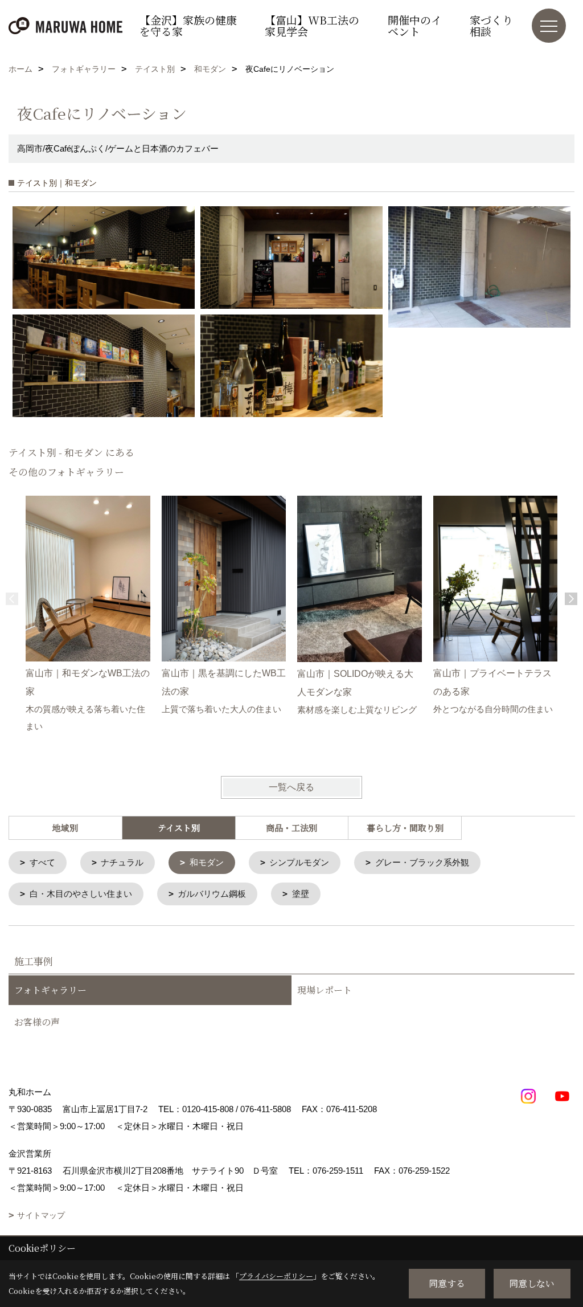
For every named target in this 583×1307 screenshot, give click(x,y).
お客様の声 (37, 1021)
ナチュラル (122, 862)
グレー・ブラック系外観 (422, 862)
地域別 (65, 828)
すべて (42, 862)
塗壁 (300, 893)
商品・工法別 (291, 828)
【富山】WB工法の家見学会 (312, 25)
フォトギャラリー (50, 989)
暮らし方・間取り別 (405, 828)
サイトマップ (41, 1215)
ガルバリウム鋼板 (212, 893)
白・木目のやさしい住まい (81, 893)
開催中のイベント (415, 25)
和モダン (207, 862)
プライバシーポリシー (276, 1276)
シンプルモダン (299, 862)
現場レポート (324, 989)
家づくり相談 (491, 25)
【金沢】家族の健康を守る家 (188, 25)
